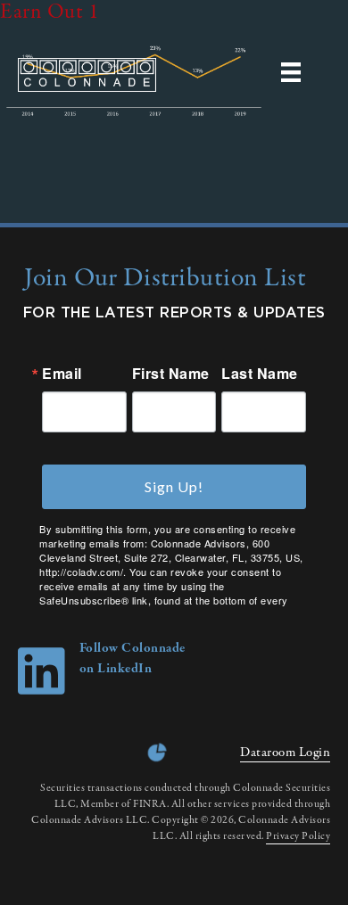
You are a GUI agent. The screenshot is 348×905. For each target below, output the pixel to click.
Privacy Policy (298, 836)
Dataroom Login (285, 752)
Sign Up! (174, 486)
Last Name (259, 373)
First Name (171, 373)
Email (62, 373)
